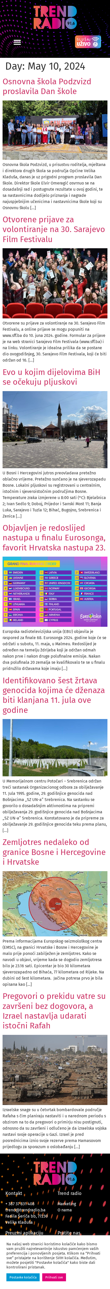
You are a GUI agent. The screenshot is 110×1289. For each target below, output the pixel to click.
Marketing (67, 1203)
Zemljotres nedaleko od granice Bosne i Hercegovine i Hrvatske (54, 852)
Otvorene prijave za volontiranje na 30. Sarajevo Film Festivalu (54, 229)
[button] (17, 42)
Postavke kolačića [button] (23, 1277)
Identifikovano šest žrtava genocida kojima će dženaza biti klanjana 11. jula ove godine (54, 695)
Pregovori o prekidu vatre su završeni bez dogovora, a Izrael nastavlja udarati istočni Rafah (54, 1010)
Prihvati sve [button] (54, 1277)
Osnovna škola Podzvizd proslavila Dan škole (47, 86)
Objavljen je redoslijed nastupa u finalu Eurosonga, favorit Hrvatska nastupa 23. (54, 538)
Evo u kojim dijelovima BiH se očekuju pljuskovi (52, 377)
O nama (65, 1210)
